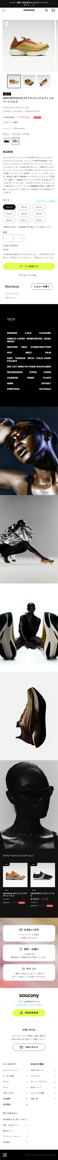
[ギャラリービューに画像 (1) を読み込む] (14, 81)
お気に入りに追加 (29, 275)
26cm (24, 213)
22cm (9, 207)
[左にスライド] (3, 82)
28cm (9, 220)
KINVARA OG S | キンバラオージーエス (15, 894)
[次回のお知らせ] (52, 4)
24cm (39, 207)
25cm (9, 213)
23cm (24, 207)
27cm (39, 213)
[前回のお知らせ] (5, 4)
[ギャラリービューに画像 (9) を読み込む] (44, 81)
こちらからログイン (22, 1005)
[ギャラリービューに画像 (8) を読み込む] (29, 81)
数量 (5, 232)
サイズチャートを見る (45, 201)
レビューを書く (42, 286)
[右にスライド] (54, 82)
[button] (3, 10)
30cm (39, 220)
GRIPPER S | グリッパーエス (42, 894)
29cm (24, 220)
